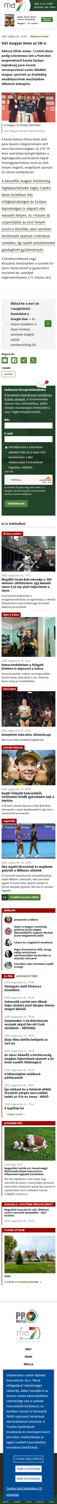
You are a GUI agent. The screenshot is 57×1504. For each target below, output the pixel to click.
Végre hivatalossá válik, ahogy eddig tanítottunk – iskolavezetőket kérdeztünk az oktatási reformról (32, 954)
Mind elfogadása (28, 1478)
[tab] (8, 976)
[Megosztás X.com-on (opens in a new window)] (33, 360)
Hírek (28, 1357)
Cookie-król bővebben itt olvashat (24, 1492)
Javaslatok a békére (26, 919)
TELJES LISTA (14, 1114)
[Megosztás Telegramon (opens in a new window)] (24, 360)
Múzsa (28, 1364)
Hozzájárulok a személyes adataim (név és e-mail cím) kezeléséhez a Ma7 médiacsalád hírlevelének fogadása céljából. (27, 457)
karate (8, 374)
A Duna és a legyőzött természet (33, 942)
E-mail (8, 433)
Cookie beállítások (29, 1459)
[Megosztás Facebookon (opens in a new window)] (14, 360)
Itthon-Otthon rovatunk (21, 1282)
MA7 (28, 1349)
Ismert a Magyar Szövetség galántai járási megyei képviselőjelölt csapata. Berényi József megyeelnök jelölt (33, 931)
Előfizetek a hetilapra (47, 19)
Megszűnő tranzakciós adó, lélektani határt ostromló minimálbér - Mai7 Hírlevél (26, 1212)
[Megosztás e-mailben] (5, 360)
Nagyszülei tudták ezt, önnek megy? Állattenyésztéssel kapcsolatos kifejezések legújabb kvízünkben (26, 1171)
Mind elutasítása (28, 1469)
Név (6, 420)
